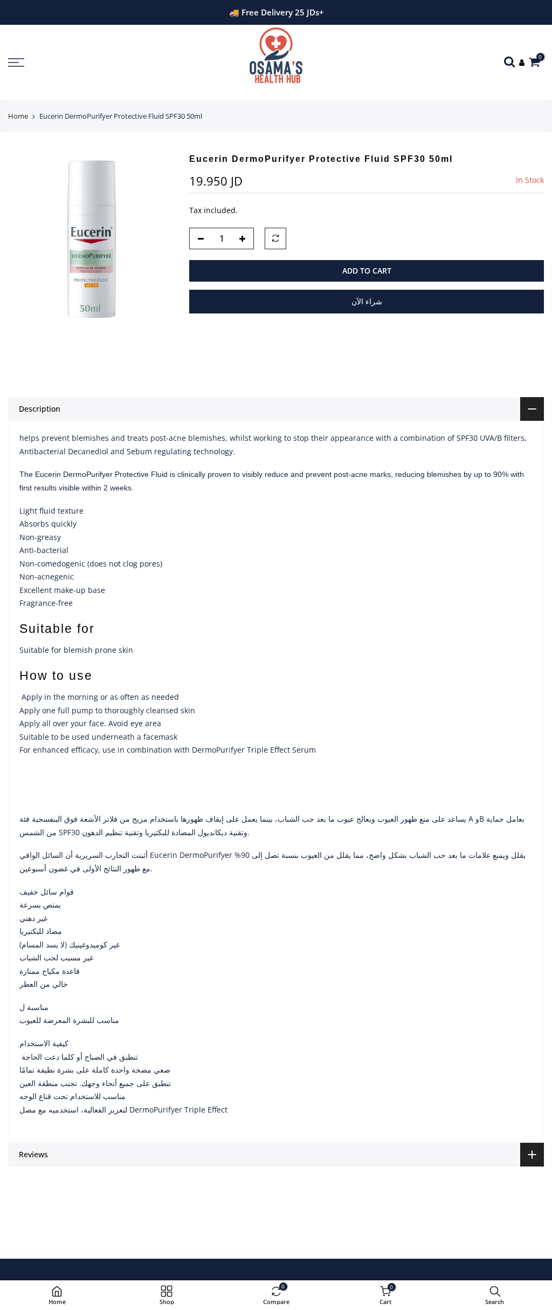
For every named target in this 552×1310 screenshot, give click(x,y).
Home (18, 116)
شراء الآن (366, 301)
